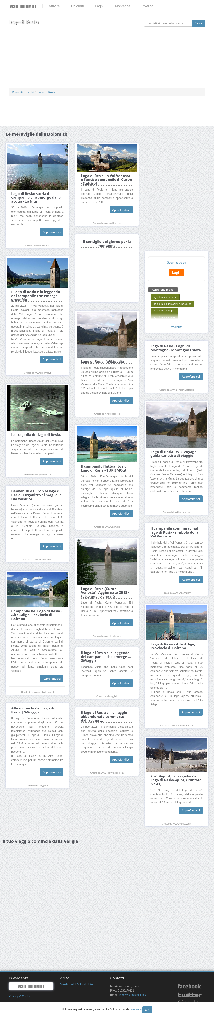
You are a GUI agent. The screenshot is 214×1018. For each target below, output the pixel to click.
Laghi (99, 6)
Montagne (122, 6)
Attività (54, 6)
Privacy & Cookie (20, 996)
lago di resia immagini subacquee (172, 304)
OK (147, 1010)
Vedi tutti (176, 327)
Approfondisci (52, 232)
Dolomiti (77, 6)
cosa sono (136, 1009)
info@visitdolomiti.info (132, 994)
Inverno (147, 6)
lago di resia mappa (164, 310)
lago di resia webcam (165, 297)
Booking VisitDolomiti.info (76, 984)
